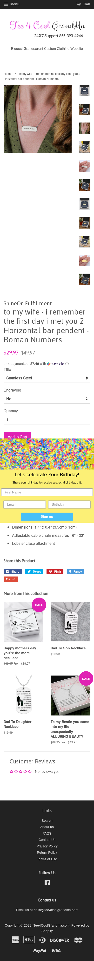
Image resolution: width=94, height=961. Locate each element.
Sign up (47, 516)
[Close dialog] (90, 442)
